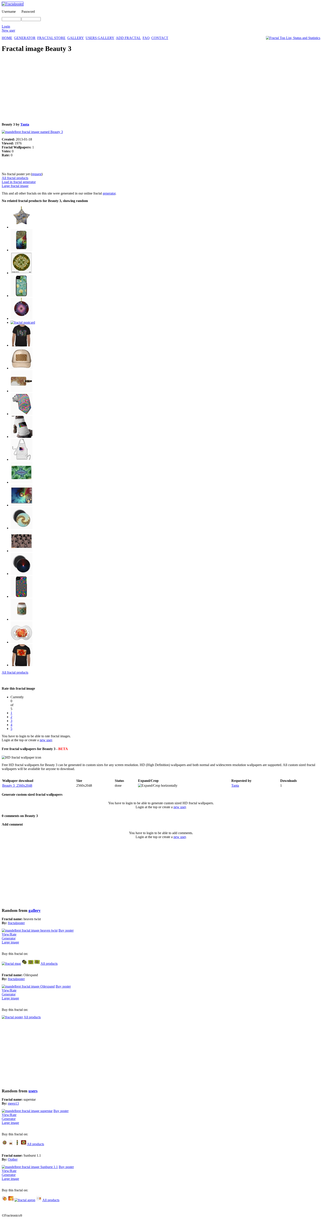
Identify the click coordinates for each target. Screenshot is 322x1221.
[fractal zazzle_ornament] (21, 227)
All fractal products (15, 178)
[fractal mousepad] (23, 1144)
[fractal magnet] (21, 528)
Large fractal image (15, 186)
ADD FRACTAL (128, 38)
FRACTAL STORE (51, 38)
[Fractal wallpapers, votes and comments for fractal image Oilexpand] (28, 986)
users (32, 1091)
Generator (9, 938)
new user (46, 740)
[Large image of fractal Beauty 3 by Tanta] (32, 132)
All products (49, 963)
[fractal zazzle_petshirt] (21, 436)
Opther (13, 1159)
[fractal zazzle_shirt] (21, 345)
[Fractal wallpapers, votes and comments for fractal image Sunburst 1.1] (30, 1167)
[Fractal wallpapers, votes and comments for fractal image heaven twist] (30, 930)
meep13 (13, 1103)
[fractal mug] (11, 963)
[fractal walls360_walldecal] (21, 273)
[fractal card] (37, 963)
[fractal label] (39, 1200)
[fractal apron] (24, 1200)
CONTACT (159, 38)
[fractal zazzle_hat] (21, 368)
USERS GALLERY (100, 38)
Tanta (24, 124)
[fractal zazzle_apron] (21, 459)
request (37, 174)
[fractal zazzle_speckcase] (21, 250)
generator (109, 193)
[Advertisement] (133, 88)
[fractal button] (4, 1200)
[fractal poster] (21, 482)
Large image (10, 942)
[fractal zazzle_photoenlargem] (21, 551)
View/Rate (9, 934)
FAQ (146, 38)
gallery (34, 910)
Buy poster (66, 930)
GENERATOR (24, 38)
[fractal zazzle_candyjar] (21, 619)
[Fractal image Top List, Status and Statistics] (293, 38)
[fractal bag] (11, 1144)
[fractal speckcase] (21, 596)
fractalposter (16, 923)
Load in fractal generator (19, 182)
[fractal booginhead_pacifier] (21, 642)
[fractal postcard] (23, 322)
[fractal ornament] (4, 1144)
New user (8, 30)
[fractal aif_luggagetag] (21, 391)
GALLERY (75, 38)
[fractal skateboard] (17, 1144)
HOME (7, 38)
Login (6, 26)
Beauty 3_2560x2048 (17, 785)
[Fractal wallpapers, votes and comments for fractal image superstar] (27, 1111)
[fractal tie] (21, 414)
